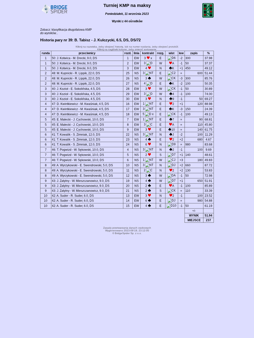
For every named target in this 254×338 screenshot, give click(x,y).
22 (127, 134)
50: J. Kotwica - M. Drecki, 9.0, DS (74, 58)
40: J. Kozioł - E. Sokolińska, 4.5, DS (76, 89)
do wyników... (49, 33)
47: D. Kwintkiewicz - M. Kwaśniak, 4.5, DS (80, 104)
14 (127, 200)
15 (127, 206)
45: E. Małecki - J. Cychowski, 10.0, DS (78, 119)
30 (127, 99)
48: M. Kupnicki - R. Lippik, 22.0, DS (76, 73)
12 (127, 175)
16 (127, 104)
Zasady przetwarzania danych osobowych (127, 227)
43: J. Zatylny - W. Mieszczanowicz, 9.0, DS (80, 181)
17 (127, 109)
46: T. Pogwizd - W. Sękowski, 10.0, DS (78, 149)
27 (127, 83)
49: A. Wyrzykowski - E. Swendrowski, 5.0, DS (82, 165)
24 (127, 144)
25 (127, 73)
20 (127, 186)
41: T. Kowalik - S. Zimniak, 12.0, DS (76, 134)
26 (127, 78)
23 (127, 139)
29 (127, 94)
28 (127, 89)
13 (127, 195)
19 (127, 181)
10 (127, 165)
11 (127, 170)
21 (127, 191)
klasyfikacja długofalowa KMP (72, 29)
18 (127, 114)
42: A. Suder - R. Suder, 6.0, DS (73, 195)
